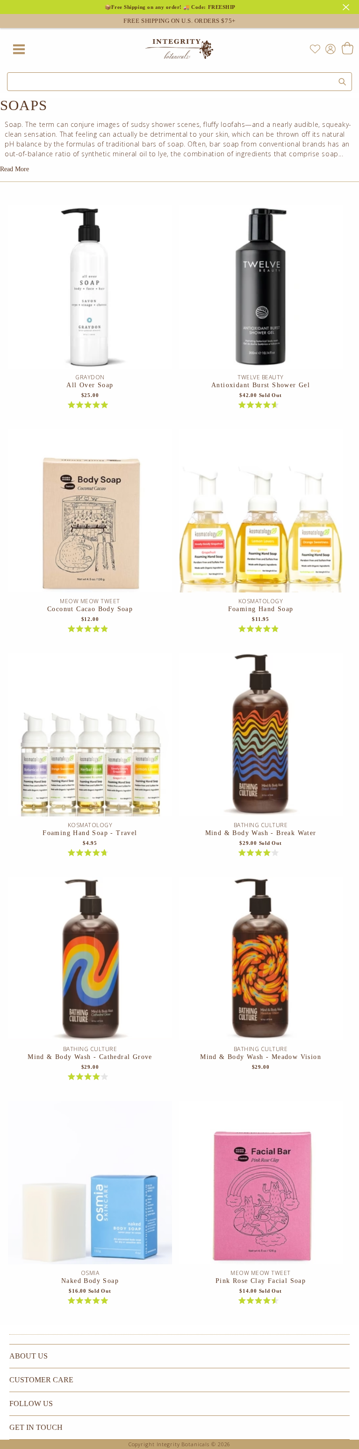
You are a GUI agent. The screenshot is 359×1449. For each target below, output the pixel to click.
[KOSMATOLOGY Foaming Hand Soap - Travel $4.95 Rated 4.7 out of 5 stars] (90, 737)
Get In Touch (36, 1427)
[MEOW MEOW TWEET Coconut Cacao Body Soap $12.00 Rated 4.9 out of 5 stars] (90, 513)
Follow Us (31, 1403)
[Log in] (328, 48)
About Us (28, 1356)
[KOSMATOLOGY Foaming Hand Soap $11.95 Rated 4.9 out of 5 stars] (260, 513)
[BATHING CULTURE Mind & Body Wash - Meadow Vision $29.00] (260, 961)
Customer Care (41, 1380)
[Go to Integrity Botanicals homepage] (179, 49)
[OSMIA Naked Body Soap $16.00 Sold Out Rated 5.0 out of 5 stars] (90, 1185)
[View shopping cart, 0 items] (347, 49)
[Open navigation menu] (18, 49)
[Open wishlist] (315, 49)
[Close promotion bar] (347, 6)
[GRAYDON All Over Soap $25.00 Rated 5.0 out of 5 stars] (90, 289)
